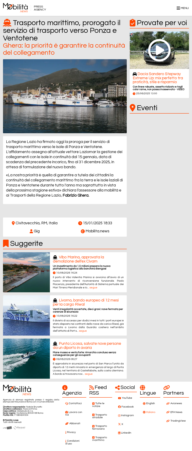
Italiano (150, 412)
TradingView (178, 421)
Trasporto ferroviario (99, 427)
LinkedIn (126, 433)
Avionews (176, 403)
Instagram (127, 415)
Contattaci (75, 403)
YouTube (127, 398)
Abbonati (74, 423)
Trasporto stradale (99, 416)
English (150, 403)
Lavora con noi (73, 413)
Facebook (128, 406)
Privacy (71, 432)
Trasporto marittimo (99, 439)
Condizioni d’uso (72, 442)
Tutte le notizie (98, 405)
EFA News (176, 412)
